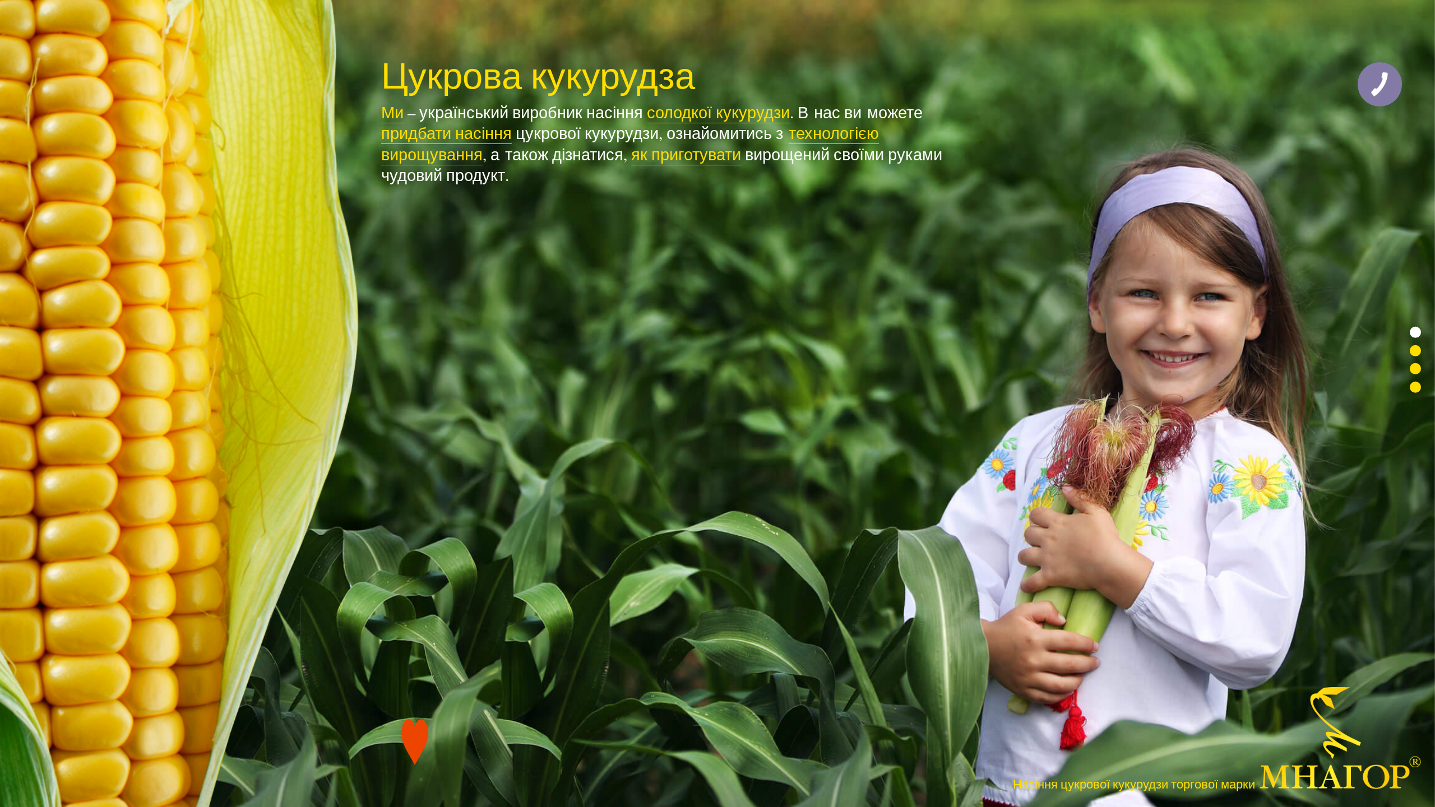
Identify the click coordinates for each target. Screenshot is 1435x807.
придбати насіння (446, 132)
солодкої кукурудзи (718, 112)
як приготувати (686, 154)
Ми (392, 112)
